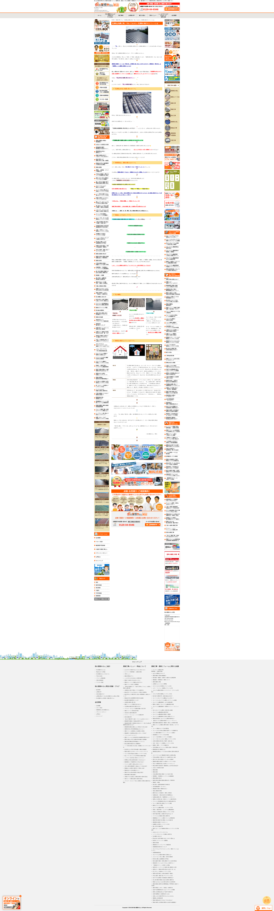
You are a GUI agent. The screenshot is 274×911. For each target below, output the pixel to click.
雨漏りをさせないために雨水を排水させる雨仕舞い (164, 881)
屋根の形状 (99, 260)
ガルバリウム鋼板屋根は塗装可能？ (172, 247)
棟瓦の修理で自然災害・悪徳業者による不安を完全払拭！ (166, 765)
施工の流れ (142, 15)
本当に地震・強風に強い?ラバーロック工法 (102, 250)
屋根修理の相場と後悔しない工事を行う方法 (172, 286)
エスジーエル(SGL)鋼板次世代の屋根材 (102, 358)
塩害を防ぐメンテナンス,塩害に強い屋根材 (102, 328)
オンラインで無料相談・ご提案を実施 (133, 671)
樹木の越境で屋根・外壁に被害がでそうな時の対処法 (173, 471)
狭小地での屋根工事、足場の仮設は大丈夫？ (163, 696)
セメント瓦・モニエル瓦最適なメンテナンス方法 (102, 218)
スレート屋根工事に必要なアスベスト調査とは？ (102, 410)
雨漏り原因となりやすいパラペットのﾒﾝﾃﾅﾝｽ (102, 198)
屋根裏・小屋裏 (100, 275)
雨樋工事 (173, 109)
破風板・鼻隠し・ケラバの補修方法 (161, 745)
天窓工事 (173, 140)
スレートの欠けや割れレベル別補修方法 (172, 316)
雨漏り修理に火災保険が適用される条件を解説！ (172, 411)
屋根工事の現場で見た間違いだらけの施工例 (172, 392)
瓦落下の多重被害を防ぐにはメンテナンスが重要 (172, 370)
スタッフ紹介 (99, 541)
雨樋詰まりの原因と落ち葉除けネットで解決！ (173, 518)
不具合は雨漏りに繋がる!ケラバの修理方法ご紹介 (102, 174)
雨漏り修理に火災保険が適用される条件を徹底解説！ (165, 902)
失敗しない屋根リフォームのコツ (172, 282)
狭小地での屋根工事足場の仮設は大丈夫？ (172, 349)
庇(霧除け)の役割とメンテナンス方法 (101, 234)
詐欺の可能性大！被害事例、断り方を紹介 (172, 449)
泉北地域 (98, 587)
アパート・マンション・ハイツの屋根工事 (134, 714)
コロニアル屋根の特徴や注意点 (170, 319)
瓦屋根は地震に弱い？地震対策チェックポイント (173, 385)
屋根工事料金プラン (129, 676)
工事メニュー (152, 15)
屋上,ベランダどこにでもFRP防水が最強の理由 (102, 202)
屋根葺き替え (174, 90)
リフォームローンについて (131, 735)
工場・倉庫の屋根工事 (172, 525)
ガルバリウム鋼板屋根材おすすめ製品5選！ (172, 258)
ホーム (99, 15)
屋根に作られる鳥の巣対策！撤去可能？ (172, 522)
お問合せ (98, 556)
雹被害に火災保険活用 (158, 898)
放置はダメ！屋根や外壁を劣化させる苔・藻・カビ (164, 869)
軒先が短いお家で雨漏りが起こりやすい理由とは (102, 300)
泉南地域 (98, 595)
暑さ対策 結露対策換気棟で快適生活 (101, 278)
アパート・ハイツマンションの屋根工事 (172, 529)
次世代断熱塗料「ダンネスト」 (170, 399)
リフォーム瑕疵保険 (100, 678)
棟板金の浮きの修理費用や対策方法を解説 (102, 164)
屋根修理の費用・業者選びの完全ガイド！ (102, 148)
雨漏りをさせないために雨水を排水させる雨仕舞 (102, 289)
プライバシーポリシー (101, 553)
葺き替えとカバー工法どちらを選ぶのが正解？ (172, 301)
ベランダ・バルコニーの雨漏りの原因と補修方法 (102, 210)
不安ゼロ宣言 (99, 676)
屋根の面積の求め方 (101, 253)
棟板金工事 (174, 128)
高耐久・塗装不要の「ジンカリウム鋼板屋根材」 (164, 809)
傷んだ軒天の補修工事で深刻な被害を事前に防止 (102, 182)
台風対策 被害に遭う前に (130, 702)
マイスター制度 (99, 682)
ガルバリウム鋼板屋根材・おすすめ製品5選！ (163, 702)
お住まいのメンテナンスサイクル (160, 832)
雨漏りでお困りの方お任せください (132, 680)
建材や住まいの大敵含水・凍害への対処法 (101, 282)
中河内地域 (99, 593)
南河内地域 (99, 585)
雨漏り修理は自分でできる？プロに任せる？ (102, 156)
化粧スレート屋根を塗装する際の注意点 (171, 334)
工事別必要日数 (170, 355)
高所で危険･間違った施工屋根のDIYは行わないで (102, 370)
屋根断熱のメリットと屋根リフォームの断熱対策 (102, 402)
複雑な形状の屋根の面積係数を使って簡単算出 (102, 257)
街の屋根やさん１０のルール (102, 673)
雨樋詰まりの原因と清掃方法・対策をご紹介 (134, 768)
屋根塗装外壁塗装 (173, 134)
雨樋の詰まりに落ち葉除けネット (132, 770)
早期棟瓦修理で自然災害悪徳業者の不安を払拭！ (102, 226)
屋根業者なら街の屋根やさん (102, 709)
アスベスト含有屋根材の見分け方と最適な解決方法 (164, 801)
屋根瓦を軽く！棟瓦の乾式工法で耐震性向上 (172, 381)
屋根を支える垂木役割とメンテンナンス (101, 374)
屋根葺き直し (174, 121)
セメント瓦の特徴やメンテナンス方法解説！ (102, 214)
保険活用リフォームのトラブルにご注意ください (173, 475)
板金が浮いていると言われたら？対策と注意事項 (173, 464)
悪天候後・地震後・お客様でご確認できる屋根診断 (164, 677)
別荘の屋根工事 (170, 532)
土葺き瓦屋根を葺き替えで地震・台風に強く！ (102, 222)
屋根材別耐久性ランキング (100, 324)
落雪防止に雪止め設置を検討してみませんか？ (135, 759)
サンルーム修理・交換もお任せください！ (172, 503)
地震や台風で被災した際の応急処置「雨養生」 (102, 246)
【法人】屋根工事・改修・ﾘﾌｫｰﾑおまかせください (173, 536)
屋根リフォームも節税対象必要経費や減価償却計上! (173, 540)
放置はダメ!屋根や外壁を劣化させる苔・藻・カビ (102, 332)
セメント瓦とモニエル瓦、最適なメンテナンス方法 (164, 739)
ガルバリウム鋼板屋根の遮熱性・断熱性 (172, 251)
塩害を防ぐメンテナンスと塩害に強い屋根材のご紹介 (165, 867)
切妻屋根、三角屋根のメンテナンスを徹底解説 (102, 268)
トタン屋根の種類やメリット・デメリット (172, 323)
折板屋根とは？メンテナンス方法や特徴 (172, 327)
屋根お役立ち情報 (170, 362)
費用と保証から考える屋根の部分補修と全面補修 (135, 739)
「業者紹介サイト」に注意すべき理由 (172, 478)
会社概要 (174, 15)
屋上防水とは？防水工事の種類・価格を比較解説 (102, 206)
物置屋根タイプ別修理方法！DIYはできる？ (172, 500)
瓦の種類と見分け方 (101, 296)
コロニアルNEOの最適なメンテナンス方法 (172, 345)
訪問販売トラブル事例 (172, 456)
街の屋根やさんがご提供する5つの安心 (110, 15)
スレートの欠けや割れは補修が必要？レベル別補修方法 (165, 730)
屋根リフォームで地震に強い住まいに (133, 704)
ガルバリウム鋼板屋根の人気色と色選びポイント (164, 716)
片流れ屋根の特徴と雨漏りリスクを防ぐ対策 (102, 264)
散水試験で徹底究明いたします (131, 700)
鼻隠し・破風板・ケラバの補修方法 (102, 170)
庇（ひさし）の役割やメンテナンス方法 (102, 386)
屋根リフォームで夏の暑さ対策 (131, 710)
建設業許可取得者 (100, 545)
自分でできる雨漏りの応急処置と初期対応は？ (172, 407)
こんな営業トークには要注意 (172, 453)
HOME (113, 20)
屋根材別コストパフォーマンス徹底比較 (102, 320)
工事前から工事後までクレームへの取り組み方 (172, 438)
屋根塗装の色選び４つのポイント (170, 396)
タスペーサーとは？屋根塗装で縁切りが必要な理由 (164, 755)
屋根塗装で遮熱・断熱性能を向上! (172, 403)
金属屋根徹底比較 (157, 852)
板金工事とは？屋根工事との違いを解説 (102, 160)
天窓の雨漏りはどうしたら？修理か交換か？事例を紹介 (165, 747)
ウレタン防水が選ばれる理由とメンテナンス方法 (102, 190)
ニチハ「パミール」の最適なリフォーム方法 (163, 688)
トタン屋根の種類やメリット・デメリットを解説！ (164, 732)
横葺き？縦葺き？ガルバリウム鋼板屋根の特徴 (173, 262)
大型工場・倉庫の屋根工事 (131, 712)
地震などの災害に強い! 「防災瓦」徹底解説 (172, 388)
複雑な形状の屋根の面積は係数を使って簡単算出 (164, 780)
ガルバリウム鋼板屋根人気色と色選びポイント (172, 255)
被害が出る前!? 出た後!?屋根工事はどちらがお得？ (173, 445)
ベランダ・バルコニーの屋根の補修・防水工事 (135, 708)
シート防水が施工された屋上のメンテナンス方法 (102, 194)
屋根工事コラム (119, 20)
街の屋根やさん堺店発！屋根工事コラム (105, 698)
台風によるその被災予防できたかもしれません (173, 366)
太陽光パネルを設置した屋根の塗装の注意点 (172, 330)
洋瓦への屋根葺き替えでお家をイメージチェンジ (102, 340)
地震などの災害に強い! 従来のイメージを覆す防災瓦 (164, 799)
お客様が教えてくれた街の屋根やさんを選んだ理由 (107, 696)
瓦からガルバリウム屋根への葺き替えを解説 (172, 244)
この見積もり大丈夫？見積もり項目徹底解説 (172, 442)
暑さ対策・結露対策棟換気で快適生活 (161, 784)
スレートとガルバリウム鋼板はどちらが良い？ (172, 236)
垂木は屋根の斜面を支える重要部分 (132, 743)
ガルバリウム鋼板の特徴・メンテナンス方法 (163, 807)
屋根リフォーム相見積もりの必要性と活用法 (134, 731)
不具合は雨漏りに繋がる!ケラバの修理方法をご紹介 (164, 757)
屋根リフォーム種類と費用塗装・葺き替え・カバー (173, 308)
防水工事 (173, 115)
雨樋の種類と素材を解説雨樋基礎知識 (102, 406)
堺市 (97, 582)
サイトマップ (99, 560)
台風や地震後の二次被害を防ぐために (172, 377)
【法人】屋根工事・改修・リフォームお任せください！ (137, 719)
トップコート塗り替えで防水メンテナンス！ (102, 414)
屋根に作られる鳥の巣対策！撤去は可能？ (134, 772)
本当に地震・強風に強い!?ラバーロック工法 (163, 875)
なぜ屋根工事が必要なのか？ (172, 279)
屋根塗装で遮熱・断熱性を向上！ (160, 788)
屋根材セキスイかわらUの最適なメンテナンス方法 (173, 341)
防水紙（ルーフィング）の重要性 (160, 840)
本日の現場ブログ (100, 694)
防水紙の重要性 (100, 310)
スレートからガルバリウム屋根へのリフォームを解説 (173, 240)
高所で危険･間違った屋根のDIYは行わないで (163, 813)
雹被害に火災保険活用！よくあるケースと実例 (172, 414)
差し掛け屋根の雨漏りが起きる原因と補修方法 (102, 272)
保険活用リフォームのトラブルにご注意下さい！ (164, 863)
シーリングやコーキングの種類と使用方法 (102, 238)
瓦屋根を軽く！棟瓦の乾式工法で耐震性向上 (163, 795)
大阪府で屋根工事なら (101, 549)
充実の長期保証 (99, 680)
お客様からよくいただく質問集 (160, 683)
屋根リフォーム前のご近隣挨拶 (131, 684)
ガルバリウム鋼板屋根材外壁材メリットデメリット (173, 266)
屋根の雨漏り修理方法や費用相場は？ (102, 378)
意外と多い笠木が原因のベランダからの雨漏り (102, 178)
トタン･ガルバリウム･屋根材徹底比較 (101, 349)
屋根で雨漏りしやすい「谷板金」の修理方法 (101, 293)
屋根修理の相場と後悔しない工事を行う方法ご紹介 (136, 726)
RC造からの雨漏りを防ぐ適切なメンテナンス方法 (102, 382)
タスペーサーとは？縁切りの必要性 (101, 186)
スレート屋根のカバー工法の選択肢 (173, 312)
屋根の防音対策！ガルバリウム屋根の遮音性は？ (173, 269)
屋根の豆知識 (99, 317)
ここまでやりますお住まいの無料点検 (163, 15)
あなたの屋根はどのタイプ (159, 673)
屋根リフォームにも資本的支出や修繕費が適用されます (137, 737)
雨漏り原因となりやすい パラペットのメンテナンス (136, 751)
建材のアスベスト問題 (101, 307)
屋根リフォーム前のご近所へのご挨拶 (171, 434)
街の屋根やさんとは (100, 669)
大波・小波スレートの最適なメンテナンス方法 (102, 230)
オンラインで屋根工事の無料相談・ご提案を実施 (172, 427)
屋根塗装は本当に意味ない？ (100, 152)
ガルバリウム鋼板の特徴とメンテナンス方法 (102, 362)
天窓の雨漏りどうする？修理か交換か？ (102, 394)
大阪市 (97, 590)
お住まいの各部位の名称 (102, 144)
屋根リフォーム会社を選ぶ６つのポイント (173, 359)
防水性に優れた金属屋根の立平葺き (161, 858)
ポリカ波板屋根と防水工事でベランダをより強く (173, 511)
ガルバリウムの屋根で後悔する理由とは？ (101, 354)
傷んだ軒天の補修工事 (158, 826)
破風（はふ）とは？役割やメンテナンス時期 (102, 418)
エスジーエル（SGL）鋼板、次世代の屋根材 (163, 856)
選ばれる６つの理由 (100, 671)
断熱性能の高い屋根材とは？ (100, 398)
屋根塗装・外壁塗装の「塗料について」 (162, 679)
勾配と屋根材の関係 (101, 286)
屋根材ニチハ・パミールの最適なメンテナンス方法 (173, 338)
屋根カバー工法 (175, 97)
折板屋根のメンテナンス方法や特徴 (161, 734)
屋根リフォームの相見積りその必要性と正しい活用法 (173, 431)
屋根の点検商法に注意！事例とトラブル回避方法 (172, 460)
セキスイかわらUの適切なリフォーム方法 (162, 686)
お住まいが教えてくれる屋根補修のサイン (172, 297)
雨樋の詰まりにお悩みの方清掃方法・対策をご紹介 (173, 515)
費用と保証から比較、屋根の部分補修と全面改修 (173, 293)
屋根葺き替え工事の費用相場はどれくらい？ (172, 290)
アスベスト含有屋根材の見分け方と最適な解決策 (102, 304)
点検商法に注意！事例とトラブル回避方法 (134, 690)
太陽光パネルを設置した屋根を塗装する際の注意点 (136, 776)
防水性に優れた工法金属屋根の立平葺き (101, 242)
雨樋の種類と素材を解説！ (131, 774)
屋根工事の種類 (171, 85)
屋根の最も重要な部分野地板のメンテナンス (101, 313)
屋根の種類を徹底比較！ (169, 304)
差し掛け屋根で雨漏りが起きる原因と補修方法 (163, 879)
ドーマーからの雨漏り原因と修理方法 (101, 390)
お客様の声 (131, 15)
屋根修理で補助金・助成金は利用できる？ (172, 418)
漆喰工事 (173, 103)
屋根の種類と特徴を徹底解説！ (101, 141)
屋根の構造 (99, 167)
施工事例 (120, 15)
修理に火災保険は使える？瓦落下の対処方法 (173, 374)
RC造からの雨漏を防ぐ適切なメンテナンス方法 (163, 811)
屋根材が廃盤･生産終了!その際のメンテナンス (102, 336)
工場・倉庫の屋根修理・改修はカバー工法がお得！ (173, 507)
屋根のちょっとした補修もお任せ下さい (133, 682)
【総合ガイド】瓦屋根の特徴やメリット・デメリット (165, 720)
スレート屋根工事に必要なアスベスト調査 (162, 803)
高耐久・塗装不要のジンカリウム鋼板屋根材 (102, 366)
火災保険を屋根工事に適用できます (132, 706)
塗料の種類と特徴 (172, 554)
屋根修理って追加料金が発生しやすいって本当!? (172, 467)
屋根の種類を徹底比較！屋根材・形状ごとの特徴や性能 (165, 722)
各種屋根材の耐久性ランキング (160, 846)
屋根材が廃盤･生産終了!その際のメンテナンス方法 (164, 761)
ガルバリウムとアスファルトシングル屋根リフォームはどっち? (102, 345)
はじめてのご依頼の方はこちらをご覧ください (135, 669)
